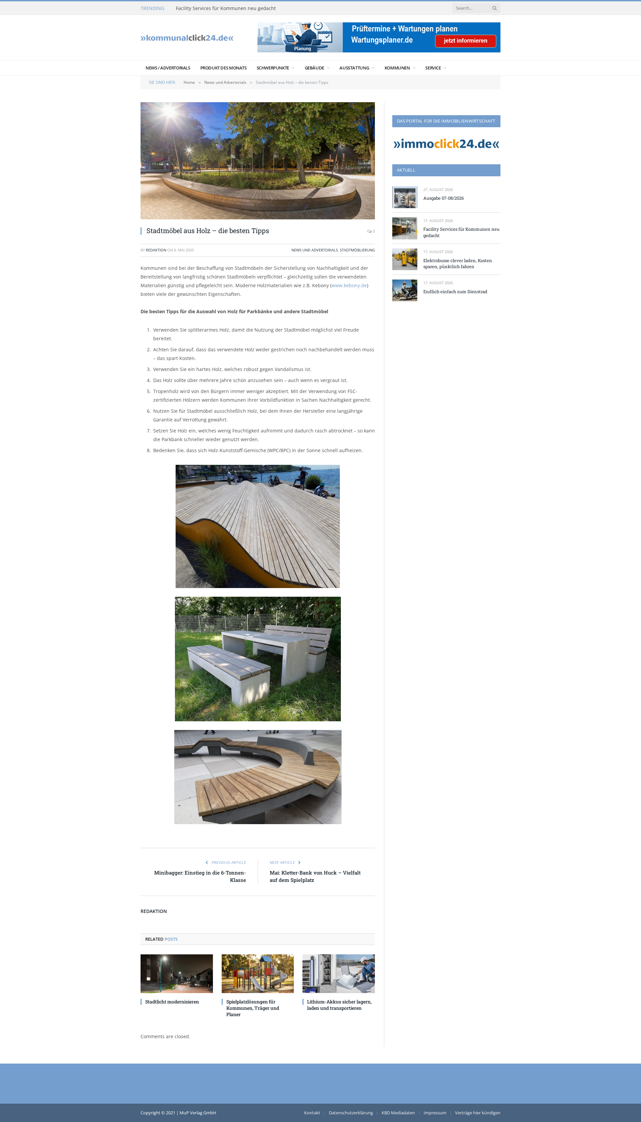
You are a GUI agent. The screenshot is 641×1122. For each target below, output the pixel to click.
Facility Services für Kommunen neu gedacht (226, 8)
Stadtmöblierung (357, 249)
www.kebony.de (349, 285)
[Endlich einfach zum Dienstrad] (404, 290)
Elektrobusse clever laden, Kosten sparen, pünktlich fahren (457, 263)
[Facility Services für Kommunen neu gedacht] (404, 228)
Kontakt (312, 1113)
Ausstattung (354, 68)
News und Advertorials (314, 249)
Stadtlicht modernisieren (172, 1001)
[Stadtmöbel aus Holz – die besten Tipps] (258, 160)
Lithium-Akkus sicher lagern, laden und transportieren (339, 1004)
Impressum (435, 1113)
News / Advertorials (168, 68)
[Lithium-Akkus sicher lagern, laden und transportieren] (338, 973)
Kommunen (397, 68)
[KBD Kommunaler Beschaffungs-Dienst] (187, 37)
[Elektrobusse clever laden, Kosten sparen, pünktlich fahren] (404, 259)
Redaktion (156, 249)
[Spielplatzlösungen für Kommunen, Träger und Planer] (258, 973)
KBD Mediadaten (398, 1113)
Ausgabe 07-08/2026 (443, 198)
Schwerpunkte (273, 68)
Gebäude (314, 68)
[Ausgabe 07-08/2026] (404, 197)
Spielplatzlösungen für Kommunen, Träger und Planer (252, 1007)
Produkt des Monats (223, 68)
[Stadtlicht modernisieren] (177, 973)
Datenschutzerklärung (351, 1113)
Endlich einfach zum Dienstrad (455, 292)
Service (433, 68)
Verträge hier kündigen (477, 1113)
